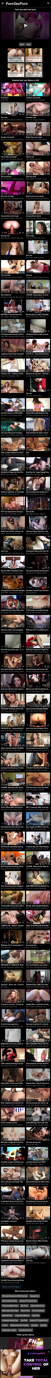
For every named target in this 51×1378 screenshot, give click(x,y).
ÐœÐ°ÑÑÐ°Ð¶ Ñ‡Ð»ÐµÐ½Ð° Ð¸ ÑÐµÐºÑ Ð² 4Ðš (38, 886)
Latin (3, 1164)
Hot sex (29, 275)
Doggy (35, 120)
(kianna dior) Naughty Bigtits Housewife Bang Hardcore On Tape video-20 (38, 709)
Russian (41, 120)
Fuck (20, 218)
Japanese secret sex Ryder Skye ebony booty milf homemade (13, 1261)
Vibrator (15, 1243)
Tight (35, 356)
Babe (28, 179)
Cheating (43, 1066)
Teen (7, 159)
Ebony (36, 514)
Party (18, 869)
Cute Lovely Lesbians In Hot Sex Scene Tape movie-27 (13, 453)
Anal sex (29, 1261)
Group (44, 179)
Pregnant (41, 100)
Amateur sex (31, 117)
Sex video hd (6, 295)
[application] (25, 25)
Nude (17, 1283)
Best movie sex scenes (35, 196)
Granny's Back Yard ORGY (36, 1162)
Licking (17, 139)
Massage (42, 888)
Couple (21, 336)
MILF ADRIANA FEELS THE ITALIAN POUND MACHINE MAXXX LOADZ (38, 1044)
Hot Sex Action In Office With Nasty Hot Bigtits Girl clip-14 (13, 413)
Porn (35, 100)
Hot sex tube (5, 275)
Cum (3, 277)
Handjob (42, 987)
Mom (28, 317)
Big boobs (4, 336)
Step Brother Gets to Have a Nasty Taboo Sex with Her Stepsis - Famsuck (38, 1083)
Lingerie (39, 573)
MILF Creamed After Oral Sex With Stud (38, 807)
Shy (18, 928)
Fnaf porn (4, 98)
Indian (35, 396)
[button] (25, 25)
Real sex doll (31, 177)
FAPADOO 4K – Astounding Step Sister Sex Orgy (13, 728)
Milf (6, 593)
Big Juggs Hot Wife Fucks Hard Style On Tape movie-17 (38, 827)
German (39, 553)
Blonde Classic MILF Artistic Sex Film (38, 1241)
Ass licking (18, 573)
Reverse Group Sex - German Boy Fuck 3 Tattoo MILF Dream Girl (38, 374)
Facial (21, 632)
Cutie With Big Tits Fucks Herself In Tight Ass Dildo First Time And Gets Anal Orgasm (38, 1123)
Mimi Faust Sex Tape (10, 1311)
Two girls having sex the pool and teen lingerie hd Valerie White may (38, 571)
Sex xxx (29, 393)
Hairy (28, 1243)
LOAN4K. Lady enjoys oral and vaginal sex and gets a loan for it (38, 295)
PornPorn (12, 3)
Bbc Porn (24, 1306)
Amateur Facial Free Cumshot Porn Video (38, 590)
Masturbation (42, 218)
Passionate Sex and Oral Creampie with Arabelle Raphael (38, 748)
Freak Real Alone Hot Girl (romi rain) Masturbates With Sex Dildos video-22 (13, 1201)
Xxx (31, 120)
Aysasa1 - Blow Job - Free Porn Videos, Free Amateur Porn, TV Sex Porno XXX (13, 985)
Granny (41, 1164)
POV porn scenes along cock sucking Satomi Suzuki (13, 1241)
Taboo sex (30, 157)
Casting (41, 297)
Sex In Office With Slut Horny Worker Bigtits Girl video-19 (13, 807)
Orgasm (37, 908)
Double (19, 277)
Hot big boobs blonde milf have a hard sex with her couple (13, 334)
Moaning (9, 928)
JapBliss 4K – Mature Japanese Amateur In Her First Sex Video (13, 926)
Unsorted (4, 100)
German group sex (33, 1142)
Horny (19, 612)
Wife (19, 534)
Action (37, 1105)
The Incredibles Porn (10, 1306)
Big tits (7, 120)
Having (28, 573)
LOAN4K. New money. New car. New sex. (38, 866)
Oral (27, 297)
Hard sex (4, 551)
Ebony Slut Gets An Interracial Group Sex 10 (38, 1182)
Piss (31, 474)
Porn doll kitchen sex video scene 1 (38, 965)
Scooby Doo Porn (25, 1330)
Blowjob (38, 159)
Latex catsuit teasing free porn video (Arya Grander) (13, 1063)
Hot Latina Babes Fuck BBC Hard (13, 669)
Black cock (30, 928)
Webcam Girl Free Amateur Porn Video (13, 945)
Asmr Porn (25, 1311)
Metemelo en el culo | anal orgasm (13, 1044)
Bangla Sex (34, 1296)
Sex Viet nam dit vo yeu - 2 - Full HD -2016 (13, 650)
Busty (14, 277)
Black (32, 514)
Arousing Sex (31, 945)
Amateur (13, 159)
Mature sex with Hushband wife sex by (38, 689)
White (15, 908)
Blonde (11, 336)
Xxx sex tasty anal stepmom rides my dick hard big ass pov (38, 492)
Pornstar (38, 179)
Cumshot (29, 770)
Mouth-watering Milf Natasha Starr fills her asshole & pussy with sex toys (38, 906)
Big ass (20, 159)
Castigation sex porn (9, 1221)
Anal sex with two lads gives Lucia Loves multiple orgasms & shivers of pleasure (13, 689)
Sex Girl (43, 1325)
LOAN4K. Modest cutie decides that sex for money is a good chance (13, 787)
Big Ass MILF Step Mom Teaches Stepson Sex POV (13, 571)
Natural (47, 928)
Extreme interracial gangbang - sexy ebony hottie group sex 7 (13, 630)
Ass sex (29, 255)
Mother (42, 317)
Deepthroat (16, 553)
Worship (33, 534)
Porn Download (38, 1311)
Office (20, 415)
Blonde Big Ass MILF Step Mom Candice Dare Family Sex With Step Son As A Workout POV (38, 314)
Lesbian (8, 455)
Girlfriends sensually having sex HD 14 (13, 847)
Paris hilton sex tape (9, 157)
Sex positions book (33, 216)
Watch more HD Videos (11, 1287)
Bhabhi (32, 691)
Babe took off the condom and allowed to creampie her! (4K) (13, 531)
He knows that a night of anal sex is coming (38, 334)
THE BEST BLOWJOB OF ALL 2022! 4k (38, 768)
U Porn (4, 1325)
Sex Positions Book (9, 1301)
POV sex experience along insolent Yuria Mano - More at (13, 512)
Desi (27, 100)
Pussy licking (9, 139)
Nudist (17, 967)
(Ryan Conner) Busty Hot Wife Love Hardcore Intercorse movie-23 (13, 748)
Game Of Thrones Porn (39, 1320)
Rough (11, 218)
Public (35, 1164)
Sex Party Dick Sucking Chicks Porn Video (13, 866)
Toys (43, 238)
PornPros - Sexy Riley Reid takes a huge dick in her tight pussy (38, 354)
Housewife (22, 593)
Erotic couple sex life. (9, 1123)
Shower (13, 1144)
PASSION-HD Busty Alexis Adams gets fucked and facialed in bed (13, 709)
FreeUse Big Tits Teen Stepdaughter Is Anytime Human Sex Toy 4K (38, 847)
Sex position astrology (10, 216)
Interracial (4, 218)
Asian (28, 139)
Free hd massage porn (10, 1024)
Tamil (12, 474)
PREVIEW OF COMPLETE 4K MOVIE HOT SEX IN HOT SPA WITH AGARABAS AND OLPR (13, 965)
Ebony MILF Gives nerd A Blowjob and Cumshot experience (13, 1083)
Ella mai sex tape (7, 196)
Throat (17, 770)
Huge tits (29, 277)
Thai (31, 790)
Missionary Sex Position (19, 1325)
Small (16, 731)
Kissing (23, 435)
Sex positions (6, 177)
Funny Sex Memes (22, 1315)
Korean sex (5, 236)
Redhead (4, 573)
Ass (43, 435)
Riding (32, 159)
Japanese (22, 1243)
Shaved (15, 179)
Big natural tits (37, 849)
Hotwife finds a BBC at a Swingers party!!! (38, 985)
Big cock (14, 120)
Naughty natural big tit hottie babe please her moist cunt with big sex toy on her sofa (38, 1221)
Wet (22, 139)
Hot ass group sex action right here (38, 1103)
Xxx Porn (35, 1315)
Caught (3, 1144)
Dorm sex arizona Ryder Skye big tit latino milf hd (13, 1182)
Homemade (23, 198)
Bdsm (45, 573)
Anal (2, 198)
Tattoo (43, 376)
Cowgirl (29, 376)
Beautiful (16, 494)
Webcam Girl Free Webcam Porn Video (38, 630)
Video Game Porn (37, 1306)
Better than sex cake (34, 137)
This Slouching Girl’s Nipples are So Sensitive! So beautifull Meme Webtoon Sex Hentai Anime (13, 886)
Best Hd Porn (7, 1315)
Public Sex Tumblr (9, 1330)
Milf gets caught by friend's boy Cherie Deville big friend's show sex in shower (13, 1142)
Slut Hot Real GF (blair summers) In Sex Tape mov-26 (38, 433)
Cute (39, 1085)
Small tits (4, 297)
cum (28, 44)
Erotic (39, 1026)
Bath (32, 179)
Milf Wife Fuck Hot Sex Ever (11, 314)
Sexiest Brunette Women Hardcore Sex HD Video (38, 413)
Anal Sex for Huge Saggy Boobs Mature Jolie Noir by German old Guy (38, 472)
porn (22, 44)
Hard (3, 159)
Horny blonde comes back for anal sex (38, 1063)
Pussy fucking (31, 198)
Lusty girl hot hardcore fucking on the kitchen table (13, 768)
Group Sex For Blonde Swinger (13, 590)
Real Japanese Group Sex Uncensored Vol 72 (13, 1103)
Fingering (35, 671)
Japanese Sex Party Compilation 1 (13, 354)
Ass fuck (20, 1026)
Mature (20, 120)
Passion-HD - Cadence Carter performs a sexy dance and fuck (13, 374)
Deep (45, 139)
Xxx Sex (34, 1325)
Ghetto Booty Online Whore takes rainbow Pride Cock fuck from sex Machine (13, 610)
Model (3, 474)
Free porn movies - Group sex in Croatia (13, 1004)
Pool (33, 573)
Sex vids (4, 117)
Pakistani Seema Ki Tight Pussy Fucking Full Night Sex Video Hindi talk (38, 650)
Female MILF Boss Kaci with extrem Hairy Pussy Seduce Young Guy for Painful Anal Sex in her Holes (13, 906)
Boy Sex (24, 1320)
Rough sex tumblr (8, 137)
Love (7, 1164)
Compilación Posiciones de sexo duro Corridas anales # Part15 (38, 1201)
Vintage (33, 1243)
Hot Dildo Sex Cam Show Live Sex (13, 827)
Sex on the (30, 512)
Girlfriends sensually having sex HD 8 (38, 610)
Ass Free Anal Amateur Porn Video (38, 728)
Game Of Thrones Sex (28, 1301)
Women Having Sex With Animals (14, 1296)
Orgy (16, 218)
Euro (14, 691)
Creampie (12, 514)
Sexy (31, 238)
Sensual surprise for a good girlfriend (38, 1024)
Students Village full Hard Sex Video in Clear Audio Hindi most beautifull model (13, 472)
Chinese (41, 790)
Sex (31, 100)
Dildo (28, 218)
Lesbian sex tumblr (33, 98)
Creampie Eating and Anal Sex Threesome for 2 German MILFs (38, 551)
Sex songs (30, 236)
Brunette (38, 139)
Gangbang (19, 1105)
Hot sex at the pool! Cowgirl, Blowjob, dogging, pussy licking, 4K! (13, 433)
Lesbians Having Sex (10, 1320)
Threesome (12, 356)
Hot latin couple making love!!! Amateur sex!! (13, 1162)
